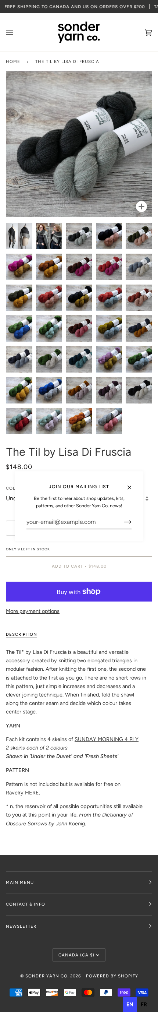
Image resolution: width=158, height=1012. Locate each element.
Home (13, 61)
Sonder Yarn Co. (47, 975)
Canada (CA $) (76, 955)
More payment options (33, 611)
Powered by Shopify (112, 975)
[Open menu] (17, 32)
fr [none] (144, 1004)
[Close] (132, 484)
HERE (32, 792)
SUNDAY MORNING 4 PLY (107, 739)
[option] (144, 1004)
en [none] (129, 1004)
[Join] (122, 522)
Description (21, 634)
